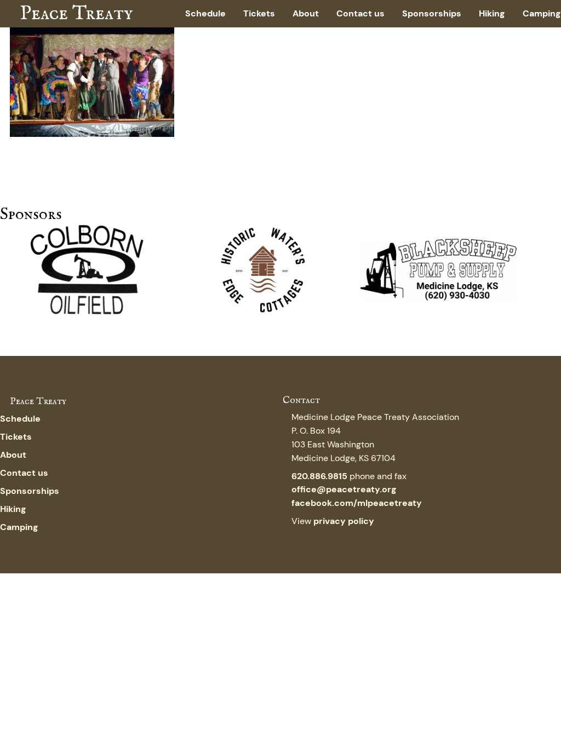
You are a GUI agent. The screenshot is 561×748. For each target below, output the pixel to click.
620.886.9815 (319, 476)
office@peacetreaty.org (344, 489)
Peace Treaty (76, 13)
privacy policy (343, 521)
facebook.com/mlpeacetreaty (356, 503)
